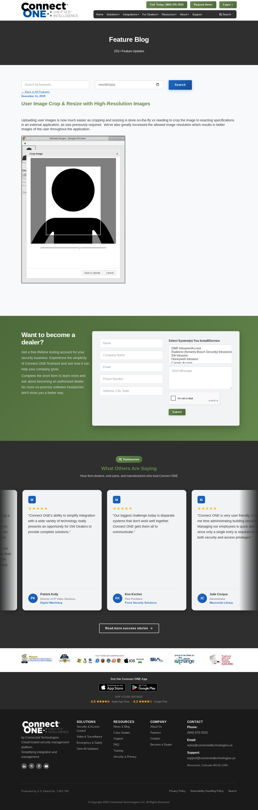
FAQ (116, 744)
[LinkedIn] (24, 766)
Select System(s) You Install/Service (194, 340)
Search (226, 14)
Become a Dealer (161, 744)
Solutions (112, 14)
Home (99, 14)
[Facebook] (39, 766)
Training (118, 750)
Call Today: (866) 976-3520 (166, 4)
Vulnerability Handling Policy (207, 790)
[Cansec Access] (200, 363)
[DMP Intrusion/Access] (200, 348)
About (183, 14)
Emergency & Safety (89, 742)
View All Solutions (87, 748)
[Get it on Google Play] (143, 687)
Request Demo (203, 4)
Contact (155, 738)
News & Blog (122, 726)
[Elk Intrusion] (200, 355)
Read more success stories (126, 628)
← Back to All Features (35, 91)
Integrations (130, 14)
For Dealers (149, 14)
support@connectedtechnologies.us (211, 758)
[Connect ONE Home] (49, 9)
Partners (155, 732)
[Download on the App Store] (112, 687)
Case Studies (122, 732)
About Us (156, 726)
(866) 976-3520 (197, 732)
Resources (168, 14)
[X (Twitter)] (31, 766)
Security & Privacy (125, 756)
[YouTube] (46, 766)
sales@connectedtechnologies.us (210, 745)
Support (197, 14)
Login (227, 4)
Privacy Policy (177, 790)
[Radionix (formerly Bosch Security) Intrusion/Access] (200, 352)
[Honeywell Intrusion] (200, 359)
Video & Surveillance (89, 736)
